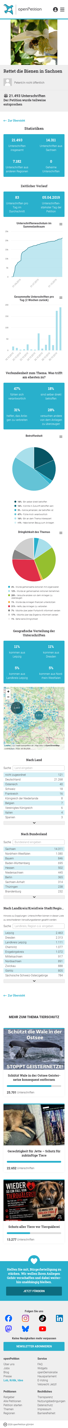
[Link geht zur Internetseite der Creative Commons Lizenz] (5, 1424)
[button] (55, 9)
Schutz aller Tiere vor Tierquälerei (34, 1227)
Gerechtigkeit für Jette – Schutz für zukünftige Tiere (34, 1153)
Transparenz (45, 1397)
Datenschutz (45, 1405)
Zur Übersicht (16, 120)
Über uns (8, 1364)
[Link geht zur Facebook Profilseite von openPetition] (8, 1318)
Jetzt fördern (34, 1291)
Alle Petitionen (12, 1401)
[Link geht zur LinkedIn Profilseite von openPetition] (59, 1318)
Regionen (9, 1413)
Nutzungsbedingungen (51, 1401)
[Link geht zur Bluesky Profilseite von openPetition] (25, 1328)
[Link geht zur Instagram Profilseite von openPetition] (25, 1318)
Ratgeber (8, 1397)
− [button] (8, 697)
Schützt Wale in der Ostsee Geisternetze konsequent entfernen (34, 1077)
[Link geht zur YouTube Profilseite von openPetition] (42, 1328)
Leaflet (7, 745)
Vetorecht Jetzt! (47, 1384)
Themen (8, 1409)
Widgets (42, 1368)
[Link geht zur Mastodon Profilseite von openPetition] (8, 1328)
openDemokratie (47, 1372)
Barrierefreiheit (46, 1413)
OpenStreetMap (52, 745)
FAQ (40, 1364)
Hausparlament (46, 1376)
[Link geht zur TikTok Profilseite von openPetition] (42, 1318)
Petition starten (12, 1405)
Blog (6, 1372)
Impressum (44, 1409)
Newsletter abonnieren (34, 1346)
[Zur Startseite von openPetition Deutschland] (22, 9)
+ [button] (8, 691)
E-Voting (42, 1380)
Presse (7, 1376)
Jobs (6, 1368)
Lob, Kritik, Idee (13, 1380)
